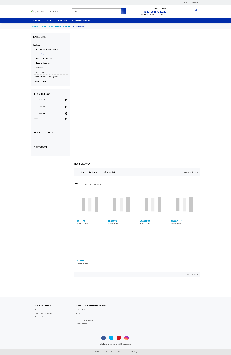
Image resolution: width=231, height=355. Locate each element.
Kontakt (195, 3)
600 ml (77, 184)
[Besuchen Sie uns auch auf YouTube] (119, 338)
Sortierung (93, 172)
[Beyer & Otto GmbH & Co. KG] (44, 11)
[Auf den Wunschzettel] (101, 194)
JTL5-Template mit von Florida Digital (107, 352)
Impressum (80, 317)
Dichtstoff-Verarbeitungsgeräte (46, 49)
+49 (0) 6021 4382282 (154, 11)
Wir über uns (39, 310)
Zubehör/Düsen (41, 81)
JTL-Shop (134, 352)
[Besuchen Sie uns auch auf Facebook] (103, 338)
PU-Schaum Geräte (42, 72)
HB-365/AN (81, 221)
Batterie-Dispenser (43, 63)
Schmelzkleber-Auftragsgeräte (46, 77)
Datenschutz (81, 310)
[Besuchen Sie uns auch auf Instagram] (126, 338)
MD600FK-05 (145, 221)
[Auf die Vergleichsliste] (98, 194)
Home (48, 20)
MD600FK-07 (176, 221)
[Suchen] (123, 11)
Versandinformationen (43, 317)
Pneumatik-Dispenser (44, 58)
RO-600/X (80, 260)
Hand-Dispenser (42, 54)
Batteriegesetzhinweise (85, 320)
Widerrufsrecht (81, 324)
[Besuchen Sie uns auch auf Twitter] (111, 338)
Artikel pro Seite (110, 172)
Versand (129, 344)
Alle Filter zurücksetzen (94, 184)
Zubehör (39, 68)
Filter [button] (82, 172)
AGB (78, 313)
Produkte (36, 45)
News (185, 3)
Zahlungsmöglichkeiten (43, 313)
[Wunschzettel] (187, 11)
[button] (181, 11)
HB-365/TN (112, 221)
